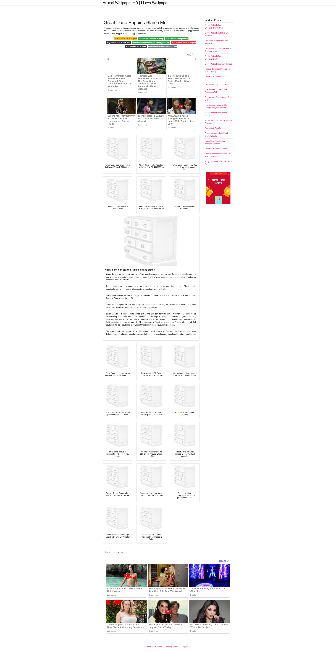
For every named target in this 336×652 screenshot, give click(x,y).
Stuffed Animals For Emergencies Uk (213, 57)
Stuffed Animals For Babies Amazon (216, 114)
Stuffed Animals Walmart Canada (218, 63)
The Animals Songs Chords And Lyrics (218, 98)
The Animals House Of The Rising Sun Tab (216, 90)
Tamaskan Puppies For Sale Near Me (216, 42)
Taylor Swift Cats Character (216, 148)
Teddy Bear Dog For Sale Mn (217, 84)
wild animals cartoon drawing (151, 38)
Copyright (186, 646)
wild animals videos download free (162, 46)
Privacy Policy (172, 646)
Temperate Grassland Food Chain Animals (216, 134)
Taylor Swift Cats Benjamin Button (216, 78)
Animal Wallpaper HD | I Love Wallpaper (136, 2)
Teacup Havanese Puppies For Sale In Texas (217, 155)
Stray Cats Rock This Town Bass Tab (218, 162)
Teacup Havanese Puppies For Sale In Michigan (217, 70)
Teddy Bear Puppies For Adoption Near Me (215, 142)
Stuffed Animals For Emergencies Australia (214, 26)
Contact (158, 646)
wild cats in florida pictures (177, 38)
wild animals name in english (184, 42)
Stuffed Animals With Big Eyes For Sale (217, 34)
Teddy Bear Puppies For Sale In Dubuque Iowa (218, 49)
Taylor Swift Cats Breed (214, 128)
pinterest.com (117, 552)
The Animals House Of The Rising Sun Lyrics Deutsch (216, 106)
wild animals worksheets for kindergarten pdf (150, 42)
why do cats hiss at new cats (118, 42)
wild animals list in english (126, 38)
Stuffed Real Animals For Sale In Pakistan (218, 121)
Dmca (148, 646)
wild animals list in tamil (136, 46)
